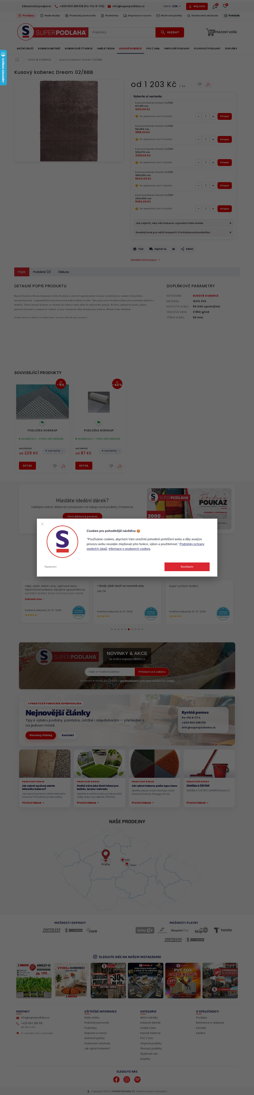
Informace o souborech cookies (129, 548)
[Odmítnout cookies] (42, 524)
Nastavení (51, 566)
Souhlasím (187, 566)
